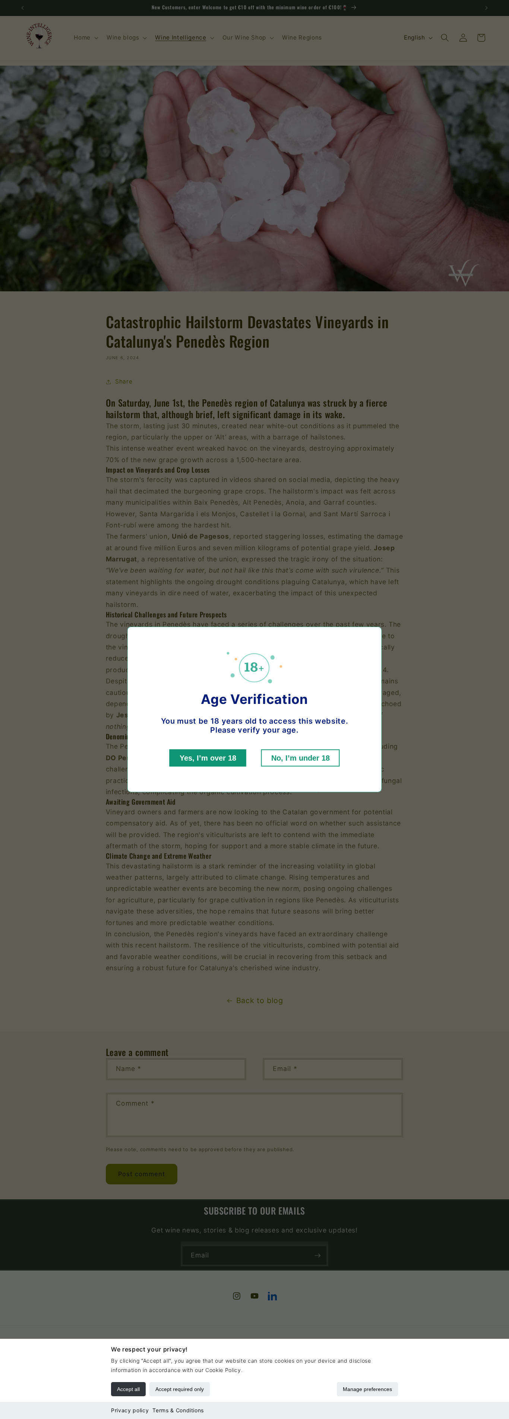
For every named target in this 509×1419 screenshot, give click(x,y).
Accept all (128, 1389)
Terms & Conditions (178, 1410)
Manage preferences (367, 1389)
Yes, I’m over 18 (208, 758)
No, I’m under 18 (300, 758)
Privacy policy (130, 1410)
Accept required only (179, 1389)
